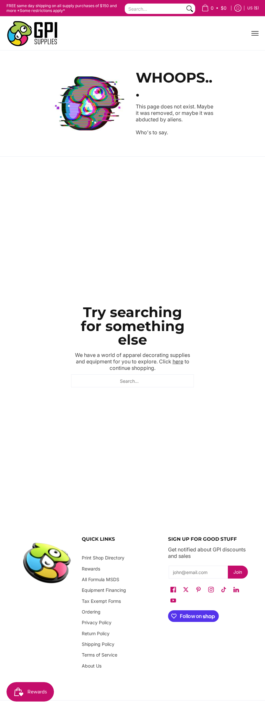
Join (237, 572)
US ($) (253, 8)
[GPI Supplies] (33, 33)
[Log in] (237, 8)
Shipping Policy (98, 644)
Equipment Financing (104, 590)
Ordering (91, 611)
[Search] (190, 9)
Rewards (91, 568)
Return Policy (96, 633)
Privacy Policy (96, 622)
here (178, 361)
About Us (91, 666)
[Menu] (255, 33)
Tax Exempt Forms (101, 601)
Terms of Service (99, 655)
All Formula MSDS (100, 579)
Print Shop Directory (103, 557)
